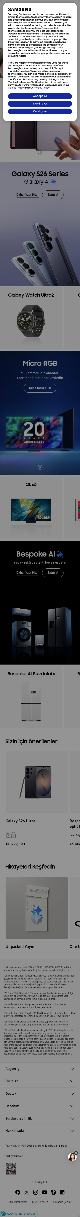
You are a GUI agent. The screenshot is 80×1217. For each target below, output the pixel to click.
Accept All (40, 96)
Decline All (40, 103)
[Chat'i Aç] (72, 1156)
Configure (40, 111)
